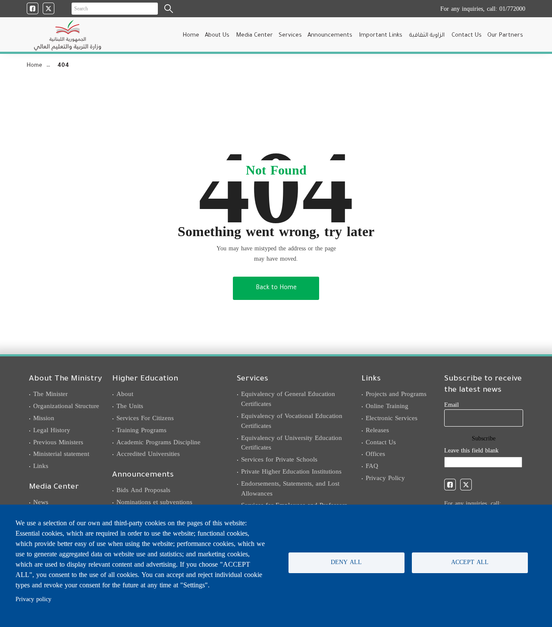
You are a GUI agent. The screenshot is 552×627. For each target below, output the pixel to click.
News (40, 502)
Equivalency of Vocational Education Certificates (291, 421)
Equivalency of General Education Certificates (288, 399)
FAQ (372, 466)
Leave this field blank (471, 450)
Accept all (470, 562)
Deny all (346, 562)
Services (290, 35)
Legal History (51, 430)
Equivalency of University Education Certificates (291, 443)
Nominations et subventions (154, 502)
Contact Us (381, 442)
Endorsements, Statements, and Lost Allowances (290, 488)
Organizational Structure (66, 406)
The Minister (50, 394)
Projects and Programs (396, 394)
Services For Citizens (145, 418)
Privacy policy (33, 599)
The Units (129, 406)
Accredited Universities (148, 454)
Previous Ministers (58, 442)
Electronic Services (391, 418)
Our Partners (505, 35)
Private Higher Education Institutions (291, 471)
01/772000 (512, 9)
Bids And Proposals (143, 490)
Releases (377, 430)
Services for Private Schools (279, 459)
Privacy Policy (385, 478)
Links (40, 466)
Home (191, 35)
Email (451, 404)
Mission (43, 418)
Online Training (387, 406)
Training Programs (141, 430)
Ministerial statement (61, 454)
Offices (375, 454)
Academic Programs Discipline (158, 442)
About (124, 394)
